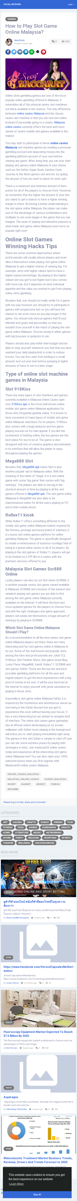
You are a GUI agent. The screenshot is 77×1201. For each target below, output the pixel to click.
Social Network (12, 4)
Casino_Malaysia (55, 779)
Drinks (58, 822)
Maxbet (26, 784)
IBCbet (12, 784)
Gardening (49, 827)
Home (6, 832)
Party (19, 837)
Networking (53, 832)
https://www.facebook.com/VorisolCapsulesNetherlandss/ (38, 969)
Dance (45, 822)
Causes (17, 822)
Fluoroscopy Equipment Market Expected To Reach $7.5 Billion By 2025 (38, 1034)
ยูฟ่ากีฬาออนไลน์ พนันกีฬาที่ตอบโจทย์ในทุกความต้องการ (34, 903)
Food (21, 827)
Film (70, 822)
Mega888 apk (31, 467)
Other (7, 837)
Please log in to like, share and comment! (25, 802)
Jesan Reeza (12, 983)
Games (12, 19)
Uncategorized (44, 843)
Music (37, 832)
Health (65, 827)
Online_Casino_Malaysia (23, 774)
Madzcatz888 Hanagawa (17, 918)
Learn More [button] (16, 1183)
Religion (33, 837)
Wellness (24, 843)
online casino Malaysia (31, 113)
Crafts (31, 822)
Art (5, 822)
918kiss (55, 784)
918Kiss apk (20, 404)
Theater (8, 843)
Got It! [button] (37, 1194)
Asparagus (11, 1097)
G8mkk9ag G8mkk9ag (16, 1109)
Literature (21, 832)
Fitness (7, 827)
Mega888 (13, 789)
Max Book (19, 40)
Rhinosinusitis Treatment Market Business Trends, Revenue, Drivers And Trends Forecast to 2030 (38, 1160)
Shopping (50, 837)
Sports (66, 837)
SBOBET (40, 784)
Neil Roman (11, 1048)
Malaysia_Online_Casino (23, 779)
